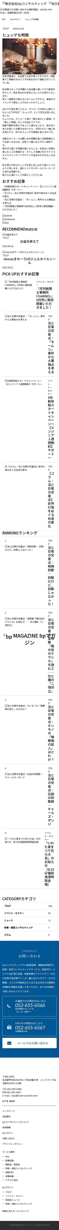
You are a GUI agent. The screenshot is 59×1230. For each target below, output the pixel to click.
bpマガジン (7, 1132)
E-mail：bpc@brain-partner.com (20, 1095)
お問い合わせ (8, 1138)
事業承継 (10, 1176)
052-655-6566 (30, 1005)
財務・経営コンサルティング (18, 927)
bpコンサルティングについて (15, 1121)
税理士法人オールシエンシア (15, 1210)
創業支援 (10, 1160)
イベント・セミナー (14, 913)
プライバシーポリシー (12, 1143)
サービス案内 (8, 1151)
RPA (7, 1156)
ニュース (8, 920)
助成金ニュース (13, 1199)
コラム (7, 934)
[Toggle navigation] (7, 10)
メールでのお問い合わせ (32, 1043)
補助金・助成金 (13, 1164)
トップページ (8, 1110)
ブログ (7, 905)
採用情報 (6, 1127)
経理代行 (10, 1172)
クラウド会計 (12, 1180)
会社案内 (6, 1116)
